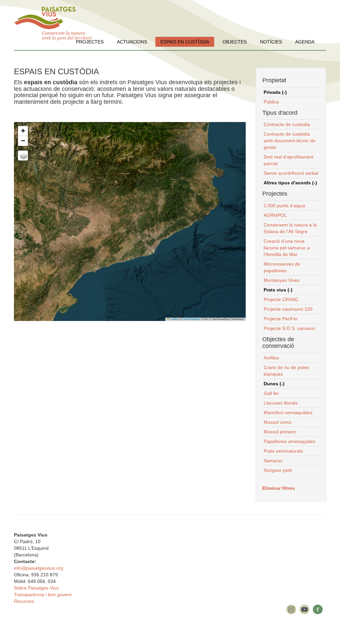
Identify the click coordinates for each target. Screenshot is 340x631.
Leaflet (174, 319)
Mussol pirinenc (280, 431)
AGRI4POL (275, 215)
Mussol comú (278, 422)
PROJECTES (90, 41)
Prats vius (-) (278, 289)
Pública (271, 101)
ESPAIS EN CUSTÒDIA (184, 41)
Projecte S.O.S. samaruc (289, 328)
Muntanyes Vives (281, 280)
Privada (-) (275, 92)
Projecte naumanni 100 (288, 309)
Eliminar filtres (278, 488)
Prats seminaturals (283, 451)
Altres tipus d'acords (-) (290, 182)
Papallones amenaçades (289, 441)
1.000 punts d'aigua (284, 205)
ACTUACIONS (132, 41)
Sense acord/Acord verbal (291, 173)
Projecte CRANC (281, 299)
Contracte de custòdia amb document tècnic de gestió (289, 140)
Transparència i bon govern (43, 594)
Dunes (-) (274, 383)
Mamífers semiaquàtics (288, 412)
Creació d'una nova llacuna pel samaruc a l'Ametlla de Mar (287, 247)
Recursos (24, 601)
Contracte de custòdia (287, 124)
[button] (23, 131)
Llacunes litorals (281, 403)
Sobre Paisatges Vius (36, 588)
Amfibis (271, 357)
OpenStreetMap (191, 319)
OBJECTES (234, 41)
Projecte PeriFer (281, 318)
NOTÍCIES (271, 41)
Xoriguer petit (278, 470)
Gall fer (271, 393)
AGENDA (304, 41)
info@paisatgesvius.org (38, 568)
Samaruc (273, 460)
